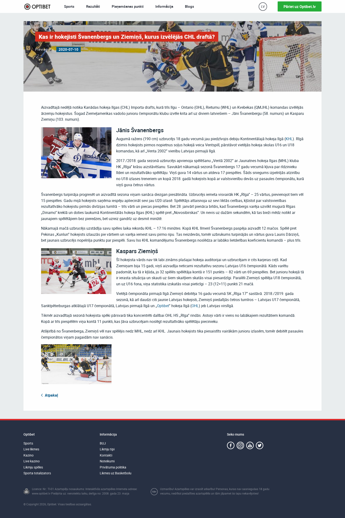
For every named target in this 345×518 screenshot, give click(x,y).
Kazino (28, 455)
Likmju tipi (107, 449)
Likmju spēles (33, 467)
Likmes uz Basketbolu (115, 473)
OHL (195, 305)
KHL (289, 138)
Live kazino (31, 461)
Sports (69, 6)
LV (263, 6)
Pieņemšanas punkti (128, 6)
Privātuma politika (113, 467)
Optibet (163, 305)
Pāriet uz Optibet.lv (300, 6)
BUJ (103, 443)
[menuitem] (69, 6)
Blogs (189, 6)
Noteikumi (107, 461)
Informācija (164, 6)
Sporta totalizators (37, 473)
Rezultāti (93, 6)
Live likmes (31, 449)
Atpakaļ (51, 395)
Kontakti (106, 455)
